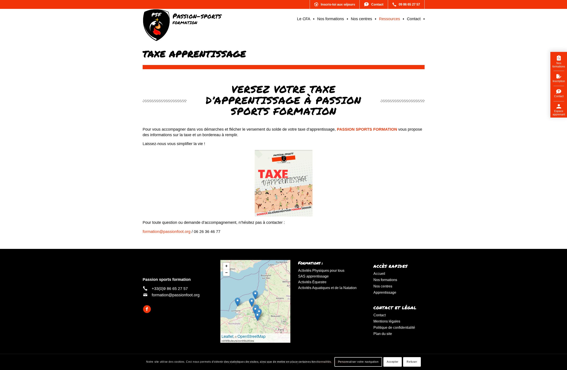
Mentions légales (386, 321)
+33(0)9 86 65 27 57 (170, 288)
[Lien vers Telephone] (406, 4)
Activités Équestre (312, 282)
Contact (379, 315)
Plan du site (382, 334)
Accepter (392, 361)
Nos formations (385, 280)
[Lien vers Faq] (373, 4)
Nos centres (382, 286)
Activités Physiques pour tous (321, 270)
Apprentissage (384, 292)
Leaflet (227, 336)
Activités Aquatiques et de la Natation (327, 288)
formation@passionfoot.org (166, 231)
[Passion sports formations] (182, 19)
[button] (257, 316)
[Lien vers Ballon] (334, 4)
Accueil (379, 274)
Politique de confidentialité (394, 327)
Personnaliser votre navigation (358, 361)
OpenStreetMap (251, 336)
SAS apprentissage (313, 276)
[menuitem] (304, 19)
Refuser (412, 361)
